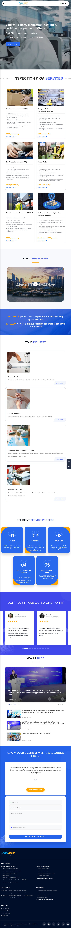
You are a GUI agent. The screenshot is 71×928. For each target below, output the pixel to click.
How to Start (5, 915)
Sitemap (6, 926)
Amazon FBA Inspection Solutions (10, 882)
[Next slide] (62, 699)
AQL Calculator (41, 892)
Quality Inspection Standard (44, 895)
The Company (6, 908)
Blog (19, 704)
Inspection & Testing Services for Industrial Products (15, 897)
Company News (11, 704)
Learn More (12, 44)
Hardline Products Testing (43, 868)
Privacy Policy (15, 926)
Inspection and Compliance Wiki (45, 899)
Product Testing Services (43, 866)
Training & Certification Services (45, 878)
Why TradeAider (6, 913)
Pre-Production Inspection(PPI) (9, 873)
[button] (12, 540)
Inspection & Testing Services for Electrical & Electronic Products (18, 895)
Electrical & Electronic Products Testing (46, 873)
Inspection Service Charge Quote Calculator (47, 890)
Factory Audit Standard (43, 897)
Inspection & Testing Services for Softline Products (14, 893)
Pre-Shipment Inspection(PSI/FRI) (10, 868)
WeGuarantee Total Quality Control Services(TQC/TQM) (15, 879)
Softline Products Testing (43, 870)
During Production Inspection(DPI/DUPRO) (12, 870)
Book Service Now (35, 790)
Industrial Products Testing (43, 875)
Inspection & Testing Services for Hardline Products (14, 890)
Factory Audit (6, 875)
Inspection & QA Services (9, 866)
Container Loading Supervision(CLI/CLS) (11, 877)
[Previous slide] (49, 699)
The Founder (6, 910)
